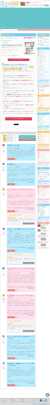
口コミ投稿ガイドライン (15, 401)
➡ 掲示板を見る (45, 82)
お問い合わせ (3, 401)
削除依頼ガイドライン (24, 401)
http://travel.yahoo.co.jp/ (6, 40)
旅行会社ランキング (43, 95)
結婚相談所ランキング (43, 186)
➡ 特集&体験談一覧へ (43, 247)
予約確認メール (12, 164)
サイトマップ (32, 401)
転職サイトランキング (43, 113)
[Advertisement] (25, 18)
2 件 (15, 135)
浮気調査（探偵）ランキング (43, 204)
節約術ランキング (43, 168)
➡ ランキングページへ (44, 80)
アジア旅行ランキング (43, 131)
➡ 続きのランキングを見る (43, 108)
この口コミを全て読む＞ (29, 223)
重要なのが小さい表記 (14, 145)
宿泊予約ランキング (43, 48)
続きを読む (31, 182)
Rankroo (40, 403)
